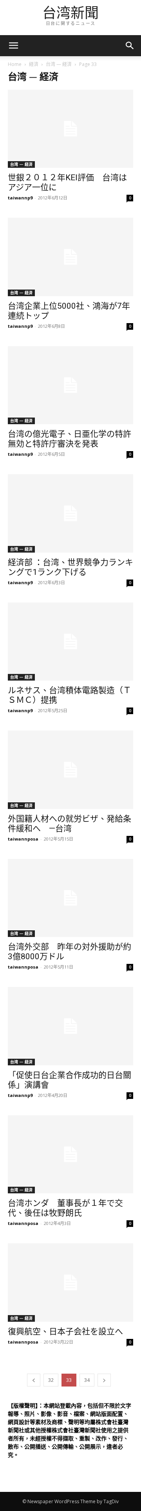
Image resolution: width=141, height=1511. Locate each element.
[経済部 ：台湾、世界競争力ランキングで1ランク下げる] (70, 513)
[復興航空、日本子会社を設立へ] (70, 1282)
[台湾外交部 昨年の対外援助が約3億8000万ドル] (70, 898)
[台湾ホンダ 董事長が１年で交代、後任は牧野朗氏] (70, 1154)
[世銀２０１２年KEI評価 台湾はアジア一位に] (70, 129)
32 (51, 1380)
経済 (33, 64)
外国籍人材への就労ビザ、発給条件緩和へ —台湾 (69, 823)
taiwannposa (23, 839)
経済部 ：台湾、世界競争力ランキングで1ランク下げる (70, 567)
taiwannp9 (20, 198)
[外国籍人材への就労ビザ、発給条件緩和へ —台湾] (70, 770)
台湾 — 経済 (59, 64)
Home (15, 64)
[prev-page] (33, 1380)
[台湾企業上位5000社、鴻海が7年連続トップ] (70, 257)
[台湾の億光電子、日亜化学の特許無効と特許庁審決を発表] (70, 385)
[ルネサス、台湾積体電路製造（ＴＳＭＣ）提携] (70, 642)
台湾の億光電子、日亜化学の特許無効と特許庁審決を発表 (69, 438)
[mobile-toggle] (13, 45)
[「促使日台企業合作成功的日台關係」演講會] (70, 1026)
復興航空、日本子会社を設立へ (65, 1331)
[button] (130, 45)
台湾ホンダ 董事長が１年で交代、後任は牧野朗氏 (65, 1208)
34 (87, 1380)
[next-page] (104, 1380)
